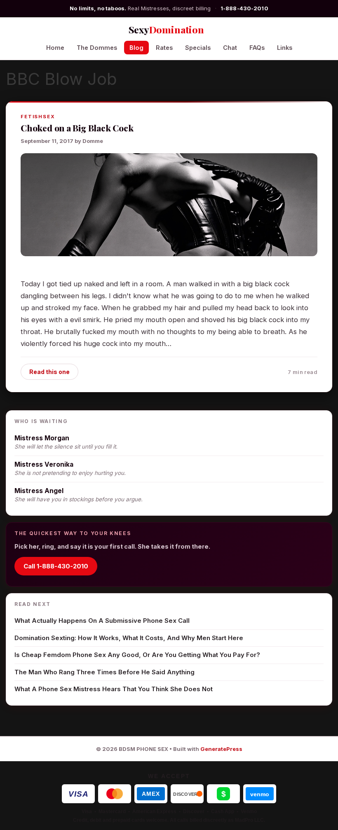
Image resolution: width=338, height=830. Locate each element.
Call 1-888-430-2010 (55, 566)
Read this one (49, 371)
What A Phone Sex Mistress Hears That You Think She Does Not (113, 689)
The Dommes (97, 47)
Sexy (166, 29)
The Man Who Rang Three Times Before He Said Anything (104, 672)
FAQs (257, 47)
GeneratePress (221, 749)
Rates (164, 47)
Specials (198, 47)
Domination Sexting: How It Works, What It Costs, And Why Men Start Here (128, 638)
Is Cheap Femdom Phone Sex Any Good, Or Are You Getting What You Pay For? (137, 655)
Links (284, 47)
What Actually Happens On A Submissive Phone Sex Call (102, 620)
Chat (230, 47)
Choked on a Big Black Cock (77, 127)
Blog (136, 47)
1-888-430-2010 (244, 8)
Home (55, 47)
